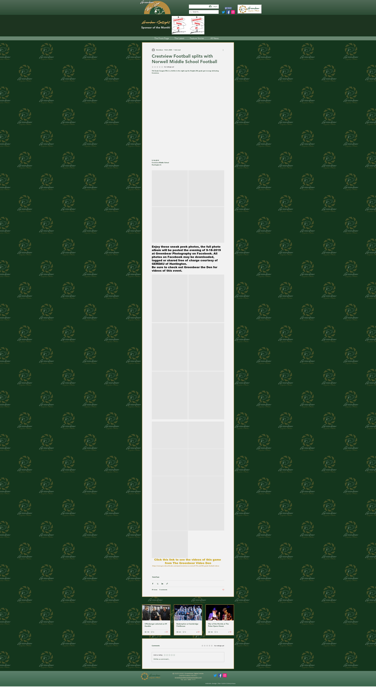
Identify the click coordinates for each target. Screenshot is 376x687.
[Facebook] (228, 12)
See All (232, 601)
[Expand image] (170, 188)
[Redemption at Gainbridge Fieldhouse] (188, 612)
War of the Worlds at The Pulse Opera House (218, 625)
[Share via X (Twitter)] (157, 584)
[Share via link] (167, 584)
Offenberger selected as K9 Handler (156, 625)
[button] (197, 38)
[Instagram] (233, 12)
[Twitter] (223, 12)
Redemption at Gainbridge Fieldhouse (187, 625)
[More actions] (223, 50)
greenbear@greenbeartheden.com (188, 677)
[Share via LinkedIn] (162, 584)
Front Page (155, 577)
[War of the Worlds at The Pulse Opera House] (220, 612)
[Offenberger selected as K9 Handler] (156, 612)
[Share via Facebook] (153, 584)
